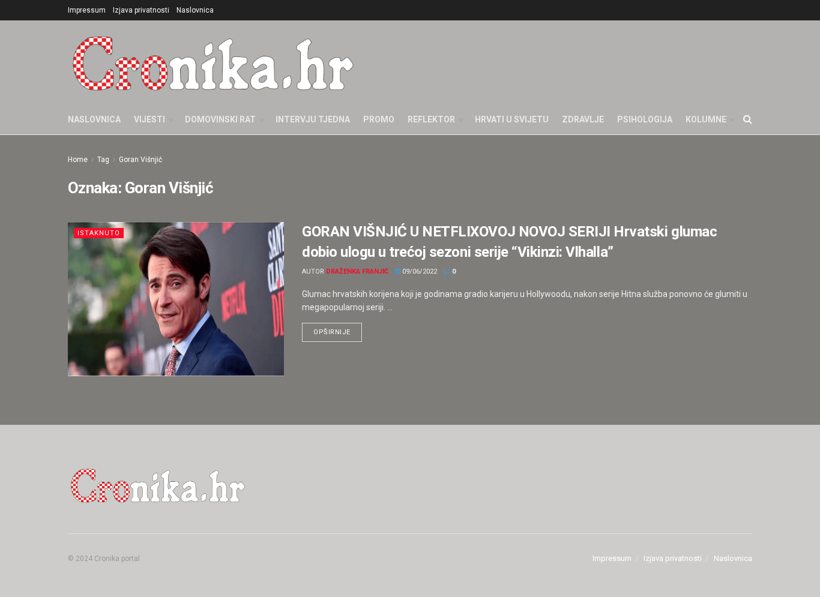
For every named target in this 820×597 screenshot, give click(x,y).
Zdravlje (583, 119)
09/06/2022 (418, 271)
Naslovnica (195, 10)
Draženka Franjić (357, 271)
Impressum (87, 10)
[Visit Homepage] (213, 62)
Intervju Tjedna (313, 119)
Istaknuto (98, 233)
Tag (103, 159)
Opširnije (337, 329)
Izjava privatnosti (141, 10)
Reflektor (431, 119)
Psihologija (644, 119)
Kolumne (706, 119)
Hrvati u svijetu (512, 119)
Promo (378, 119)
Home (78, 159)
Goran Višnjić (140, 159)
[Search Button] (747, 119)
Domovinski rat (220, 119)
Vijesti (149, 119)
